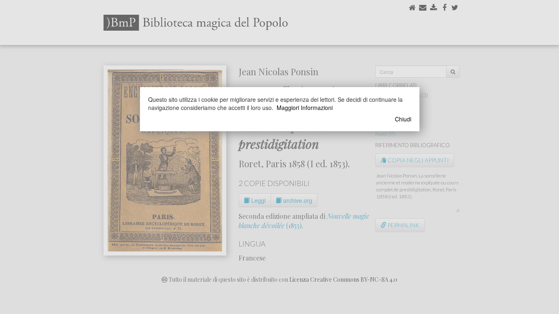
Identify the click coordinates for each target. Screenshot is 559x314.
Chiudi (403, 119)
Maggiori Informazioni (305, 107)
